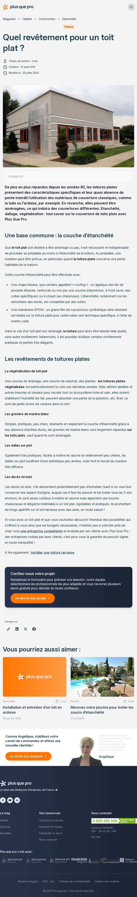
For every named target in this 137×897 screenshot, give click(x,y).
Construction (47, 19)
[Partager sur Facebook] (34, 629)
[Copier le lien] (8, 629)
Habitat (27, 19)
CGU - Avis (48, 881)
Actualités (5, 833)
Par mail (95, 836)
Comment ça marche (51, 820)
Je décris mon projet (30, 598)
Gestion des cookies (107, 881)
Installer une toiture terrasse (52, 552)
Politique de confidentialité (74, 881)
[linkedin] (17, 800)
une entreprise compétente (41, 531)
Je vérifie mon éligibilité (26, 756)
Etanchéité (69, 19)
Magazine (9, 19)
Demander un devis (50, 833)
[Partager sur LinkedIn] (17, 629)
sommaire (16, 176)
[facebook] (3, 800)
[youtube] (10, 800)
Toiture (68, 26)
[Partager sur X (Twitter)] (25, 629)
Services (5, 826)
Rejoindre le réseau (50, 826)
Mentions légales (28, 881)
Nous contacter (48, 839)
